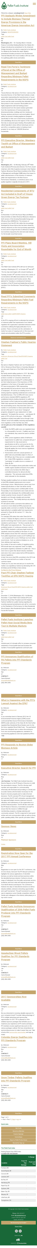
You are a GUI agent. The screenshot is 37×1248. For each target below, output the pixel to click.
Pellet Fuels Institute (9, 30)
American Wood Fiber (14, 356)
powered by (14, 1243)
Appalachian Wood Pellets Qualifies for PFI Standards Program (15, 956)
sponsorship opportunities (17, 1032)
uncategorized (11, 86)
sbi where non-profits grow (20, 1239)
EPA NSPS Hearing (20, 314)
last (18, 1119)
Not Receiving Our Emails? (18, 1222)
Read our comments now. (18, 337)
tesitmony (4, 356)
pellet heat (10, 36)
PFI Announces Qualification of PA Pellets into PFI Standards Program (17, 659)
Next (13, 1119)
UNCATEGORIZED (12, 32)
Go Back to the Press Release (11, 570)
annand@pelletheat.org (8, 680)
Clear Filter (27, 13)
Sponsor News (8, 826)
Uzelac (3, 844)
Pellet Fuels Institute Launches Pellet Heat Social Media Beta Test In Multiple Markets (17, 622)
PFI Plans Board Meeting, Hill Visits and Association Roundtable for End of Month (16, 246)
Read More (18, 62)
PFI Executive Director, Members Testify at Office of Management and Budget (18, 143)
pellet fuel (4, 36)
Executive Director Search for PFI (18, 768)
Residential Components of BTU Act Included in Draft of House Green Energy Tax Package (17, 194)
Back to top (18, 1235)
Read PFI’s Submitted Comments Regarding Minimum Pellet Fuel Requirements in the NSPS (18, 299)
